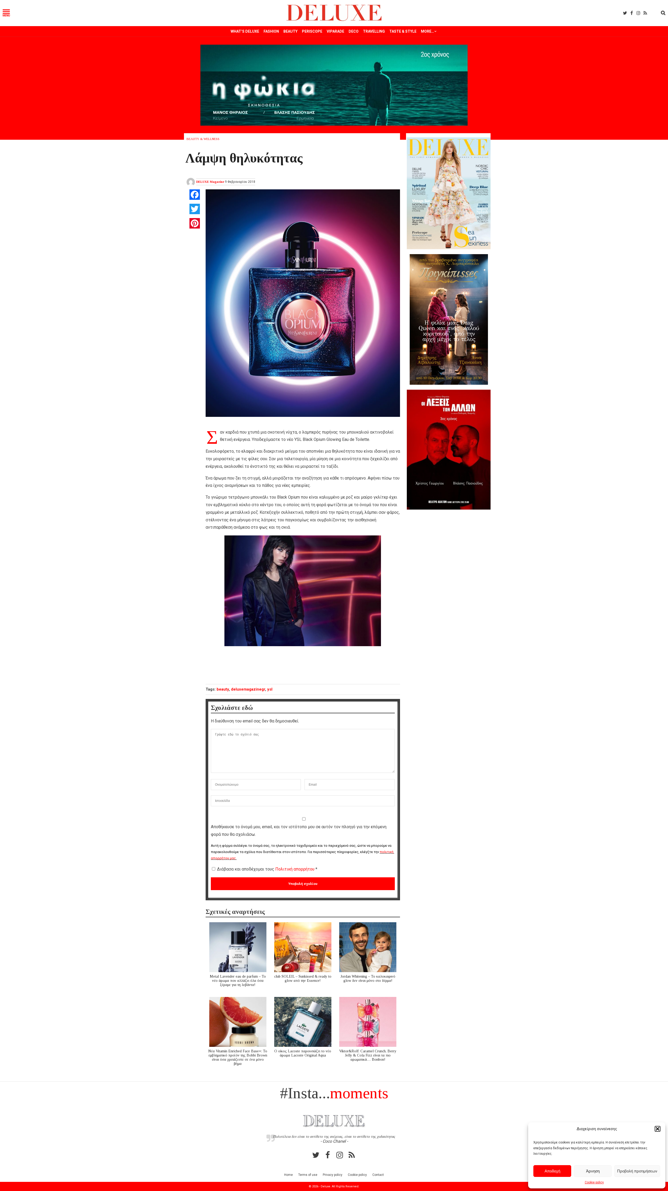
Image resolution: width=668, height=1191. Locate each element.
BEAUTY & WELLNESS (203, 139)
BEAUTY (290, 31)
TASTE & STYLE (402, 31)
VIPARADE (335, 31)
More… (427, 31)
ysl (269, 689)
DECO (354, 31)
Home (288, 1175)
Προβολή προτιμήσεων (637, 1171)
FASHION (271, 31)
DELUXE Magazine (210, 182)
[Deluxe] (334, 19)
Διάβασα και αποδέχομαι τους (267, 869)
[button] (657, 1128)
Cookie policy (594, 1182)
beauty (223, 689)
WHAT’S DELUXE (245, 31)
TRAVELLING (374, 31)
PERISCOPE (312, 31)
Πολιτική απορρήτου (295, 869)
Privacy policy (332, 1175)
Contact (378, 1175)
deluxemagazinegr (248, 689)
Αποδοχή (552, 1171)
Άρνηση (593, 1171)
